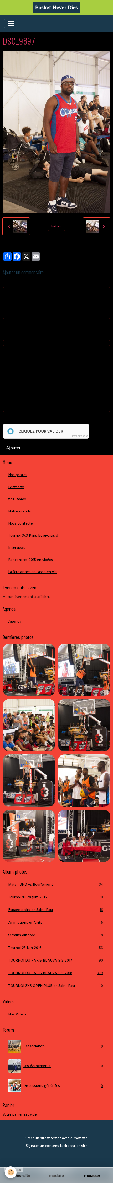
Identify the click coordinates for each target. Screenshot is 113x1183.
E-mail (8, 304)
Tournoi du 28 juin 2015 (55, 897)
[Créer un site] (21, 1176)
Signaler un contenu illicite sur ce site (56, 1145)
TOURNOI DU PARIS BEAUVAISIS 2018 (55, 973)
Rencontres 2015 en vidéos (30, 559)
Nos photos (17, 474)
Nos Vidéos (17, 1014)
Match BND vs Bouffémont (55, 884)
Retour (56, 226)
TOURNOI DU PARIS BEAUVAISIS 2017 (55, 960)
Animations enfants (55, 922)
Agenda (14, 621)
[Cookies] (11, 1172)
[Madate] (56, 1176)
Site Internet (13, 325)
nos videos (17, 499)
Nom (7, 282)
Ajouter (13, 447)
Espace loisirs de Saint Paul (55, 909)
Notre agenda (19, 511)
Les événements (63, 1065)
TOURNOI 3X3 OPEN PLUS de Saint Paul (55, 985)
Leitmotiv (16, 486)
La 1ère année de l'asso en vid (32, 571)
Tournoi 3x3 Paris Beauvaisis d (33, 535)
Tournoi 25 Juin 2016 (55, 947)
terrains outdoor (55, 935)
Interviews (16, 547)
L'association (63, 1046)
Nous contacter (21, 523)
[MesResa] (92, 1176)
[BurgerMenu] (10, 23)
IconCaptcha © (80, 436)
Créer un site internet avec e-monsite (56, 1138)
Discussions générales (63, 1085)
